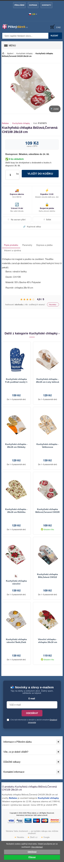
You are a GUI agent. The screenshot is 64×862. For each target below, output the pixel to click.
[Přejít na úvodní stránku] (3, 53)
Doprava (33, 5)
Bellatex (5, 123)
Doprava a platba (44, 244)
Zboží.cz (33, 837)
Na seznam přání (17, 219)
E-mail (31, 698)
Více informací (37, 847)
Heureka (19, 837)
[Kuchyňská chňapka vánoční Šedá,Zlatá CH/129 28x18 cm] (16, 620)
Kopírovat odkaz (32, 226)
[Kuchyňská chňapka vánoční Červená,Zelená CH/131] (16, 555)
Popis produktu (11, 244)
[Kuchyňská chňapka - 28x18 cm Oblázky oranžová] (16, 424)
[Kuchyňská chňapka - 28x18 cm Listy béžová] (47, 359)
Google (45, 837)
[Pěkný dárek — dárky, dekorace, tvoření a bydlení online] (16, 26)
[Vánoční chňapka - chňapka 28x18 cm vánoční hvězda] (47, 620)
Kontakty (46, 5)
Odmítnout (32, 852)
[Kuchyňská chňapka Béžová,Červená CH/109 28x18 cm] (47, 489)
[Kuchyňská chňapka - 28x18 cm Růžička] (16, 489)
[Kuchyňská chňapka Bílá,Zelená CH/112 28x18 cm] (47, 555)
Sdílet (47, 219)
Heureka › (53, 304)
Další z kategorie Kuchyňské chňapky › (32, 333)
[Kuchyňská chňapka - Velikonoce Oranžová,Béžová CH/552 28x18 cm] (47, 424)
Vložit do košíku (40, 173)
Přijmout (32, 857)
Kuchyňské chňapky (21, 123)
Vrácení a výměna (12, 250)
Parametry (27, 244)
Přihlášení (19, 5)
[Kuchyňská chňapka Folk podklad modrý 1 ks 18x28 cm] (16, 359)
